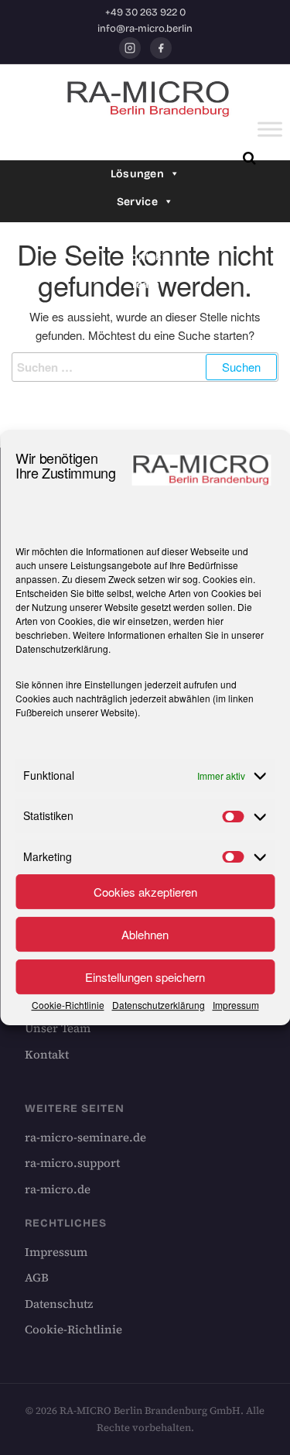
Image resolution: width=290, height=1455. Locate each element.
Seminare (137, 229)
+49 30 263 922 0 (145, 12)
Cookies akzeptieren (145, 892)
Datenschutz (59, 1303)
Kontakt (145, 256)
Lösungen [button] (137, 173)
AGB (37, 1277)
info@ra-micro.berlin (145, 28)
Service (137, 201)
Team (145, 284)
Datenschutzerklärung (61, 648)
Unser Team (57, 1028)
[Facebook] (161, 48)
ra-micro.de (57, 1189)
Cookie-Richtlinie (68, 1004)
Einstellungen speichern (145, 977)
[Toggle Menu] (270, 129)
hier (215, 620)
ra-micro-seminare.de (85, 1137)
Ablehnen (145, 934)
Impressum (236, 1004)
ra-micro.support (72, 1163)
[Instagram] (130, 48)
